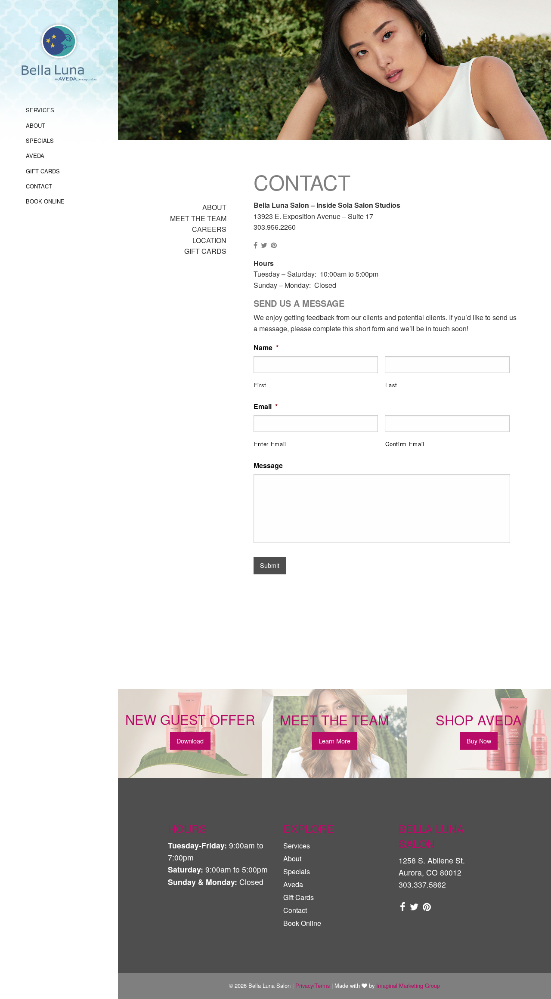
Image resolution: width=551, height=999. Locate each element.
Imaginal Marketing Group (408, 985)
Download (190, 740)
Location (209, 240)
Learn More (334, 740)
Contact (39, 186)
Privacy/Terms (312, 985)
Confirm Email (404, 444)
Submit (269, 565)
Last (391, 385)
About (35, 125)
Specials (40, 140)
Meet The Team (198, 218)
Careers (209, 229)
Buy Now (479, 740)
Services (40, 110)
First (260, 385)
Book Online (45, 201)
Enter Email (270, 444)
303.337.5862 (422, 884)
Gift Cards (43, 171)
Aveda (35, 155)
